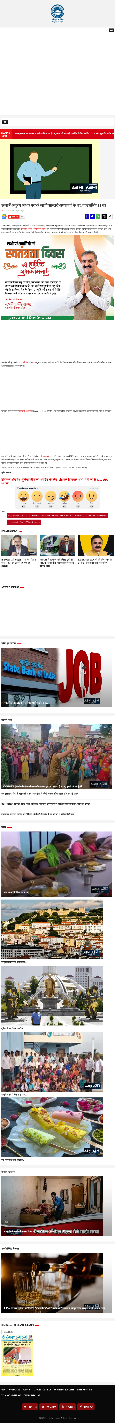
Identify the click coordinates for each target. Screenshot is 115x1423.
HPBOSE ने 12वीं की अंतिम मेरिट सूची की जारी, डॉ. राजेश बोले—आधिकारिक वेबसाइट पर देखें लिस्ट (57, 562)
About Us (27, 1390)
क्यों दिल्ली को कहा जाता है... (12, 1160)
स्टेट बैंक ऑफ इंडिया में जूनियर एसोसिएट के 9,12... (26, 702)
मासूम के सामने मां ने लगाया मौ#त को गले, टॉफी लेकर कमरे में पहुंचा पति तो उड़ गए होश (41, 1231)
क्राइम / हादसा (8, 1171)
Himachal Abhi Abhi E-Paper (17, 1325)
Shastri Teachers (32, 515)
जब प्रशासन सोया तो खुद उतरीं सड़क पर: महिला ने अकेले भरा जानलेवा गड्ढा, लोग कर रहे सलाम (39, 793)
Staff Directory (84, 1390)
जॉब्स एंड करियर (9, 643)
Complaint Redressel (64, 1390)
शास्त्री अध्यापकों (43, 456)
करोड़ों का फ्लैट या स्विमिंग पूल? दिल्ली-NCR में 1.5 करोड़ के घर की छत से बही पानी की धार (37, 814)
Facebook (88, 1407)
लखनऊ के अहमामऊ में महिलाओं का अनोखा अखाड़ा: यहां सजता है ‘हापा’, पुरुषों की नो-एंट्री (42, 786)
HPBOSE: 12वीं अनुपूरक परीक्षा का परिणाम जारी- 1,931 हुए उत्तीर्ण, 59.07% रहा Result (18, 562)
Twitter (33, 1407)
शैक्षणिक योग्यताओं (27, 362)
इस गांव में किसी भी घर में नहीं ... (18, 892)
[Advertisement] (11, 63)
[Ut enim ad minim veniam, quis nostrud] (56, 756)
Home (3, 1390)
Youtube (70, 1407)
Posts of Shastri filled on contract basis (91, 515)
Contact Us (14, 1390)
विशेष (4, 827)
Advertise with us (42, 1390)
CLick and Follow (32, 1395)
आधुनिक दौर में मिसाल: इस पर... (14, 1094)
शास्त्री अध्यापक (26, 411)
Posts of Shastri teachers (62, 515)
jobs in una (45, 515)
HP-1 (4, 211)
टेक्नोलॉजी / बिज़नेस (10, 1248)
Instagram (51, 1407)
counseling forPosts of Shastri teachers (24, 522)
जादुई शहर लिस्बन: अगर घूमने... (14, 962)
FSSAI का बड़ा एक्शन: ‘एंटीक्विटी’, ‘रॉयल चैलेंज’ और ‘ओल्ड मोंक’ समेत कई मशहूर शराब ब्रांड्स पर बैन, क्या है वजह (54, 1308)
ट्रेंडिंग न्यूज (6, 719)
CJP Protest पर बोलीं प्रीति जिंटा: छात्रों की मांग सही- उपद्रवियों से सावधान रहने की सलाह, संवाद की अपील (45, 804)
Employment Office (15, 515)
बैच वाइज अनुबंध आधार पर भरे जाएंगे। (34, 229)
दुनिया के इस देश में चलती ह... (13, 1028)
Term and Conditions (11, 1395)
